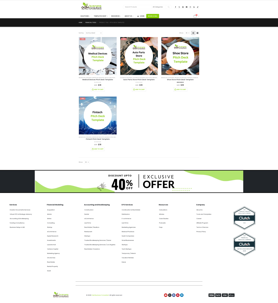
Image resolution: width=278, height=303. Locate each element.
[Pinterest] (182, 6)
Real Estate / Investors (92, 249)
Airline (49, 218)
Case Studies (163, 218)
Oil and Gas (51, 258)
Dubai (124, 262)
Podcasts (162, 223)
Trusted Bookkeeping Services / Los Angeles (99, 245)
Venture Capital (52, 249)
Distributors (126, 214)
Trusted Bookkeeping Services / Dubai (97, 240)
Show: (181, 33)
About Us (128, 16)
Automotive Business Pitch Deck (142, 78)
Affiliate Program (202, 223)
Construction (88, 210)
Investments (51, 240)
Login (142, 16)
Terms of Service (202, 227)
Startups (87, 236)
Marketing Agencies (129, 227)
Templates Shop (100, 16)
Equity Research (52, 236)
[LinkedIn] (193, 6)
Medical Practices (128, 232)
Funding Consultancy (17, 223)
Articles (161, 214)
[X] (179, 6)
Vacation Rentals (128, 258)
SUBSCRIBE (159, 299)
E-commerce (126, 218)
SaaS (49, 271)
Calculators (163, 210)
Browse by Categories (85, 78)
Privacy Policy (201, 232)
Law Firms (87, 223)
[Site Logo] (92, 7)
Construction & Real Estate (131, 210)
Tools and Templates (203, 214)
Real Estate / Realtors (91, 227)
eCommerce (51, 232)
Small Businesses (128, 240)
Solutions (84, 16)
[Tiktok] (197, 6)
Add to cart (98, 89)
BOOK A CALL (152, 16)
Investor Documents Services (20, 210)
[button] (193, 33)
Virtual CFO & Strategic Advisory (21, 214)
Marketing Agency (53, 253)
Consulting (51, 223)
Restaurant (88, 232)
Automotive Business (126, 78)
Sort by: (81, 33)
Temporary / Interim (129, 253)
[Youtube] (186, 6)
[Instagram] (190, 6)
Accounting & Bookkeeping (19, 218)
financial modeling (193, 78)
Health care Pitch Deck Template (114, 78)
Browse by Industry (98, 78)
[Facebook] (175, 6)
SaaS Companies (128, 236)
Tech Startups (126, 249)
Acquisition (51, 210)
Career (199, 218)
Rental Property (52, 266)
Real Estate (51, 262)
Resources (115, 16)
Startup (49, 227)
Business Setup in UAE (17, 227)
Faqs (160, 227)
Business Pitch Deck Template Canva (115, 137)
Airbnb (49, 214)
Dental (86, 214)
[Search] (169, 7)
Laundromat (51, 245)
